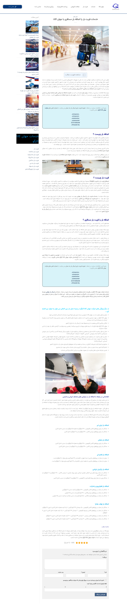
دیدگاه (104, 557)
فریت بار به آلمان (34, 160)
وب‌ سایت (60, 572)
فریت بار (85, 7)
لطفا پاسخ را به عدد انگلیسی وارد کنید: (97, 584)
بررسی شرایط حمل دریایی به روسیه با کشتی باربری (28, 73)
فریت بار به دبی (34, 163)
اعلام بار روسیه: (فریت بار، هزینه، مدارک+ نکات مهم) (29, 92)
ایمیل (83, 572)
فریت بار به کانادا (34, 152)
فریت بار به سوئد (34, 166)
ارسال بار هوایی (50, 292)
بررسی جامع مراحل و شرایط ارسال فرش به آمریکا (28, 129)
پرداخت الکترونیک (62, 7)
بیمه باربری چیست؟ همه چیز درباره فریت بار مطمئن (29, 36)
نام (105, 572)
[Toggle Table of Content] (83, 75)
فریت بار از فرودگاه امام (32, 169)
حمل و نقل (75, 16)
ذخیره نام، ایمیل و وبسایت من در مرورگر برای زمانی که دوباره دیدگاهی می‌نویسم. (83, 580)
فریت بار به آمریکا (34, 158)
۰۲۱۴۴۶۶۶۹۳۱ (75, 118)
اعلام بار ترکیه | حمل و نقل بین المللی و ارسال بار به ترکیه (28, 110)
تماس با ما (38, 7)
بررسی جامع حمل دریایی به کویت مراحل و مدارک (29, 55)
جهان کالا (101, 7)
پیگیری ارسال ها (49, 7)
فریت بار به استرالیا (33, 155)
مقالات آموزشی (75, 7)
